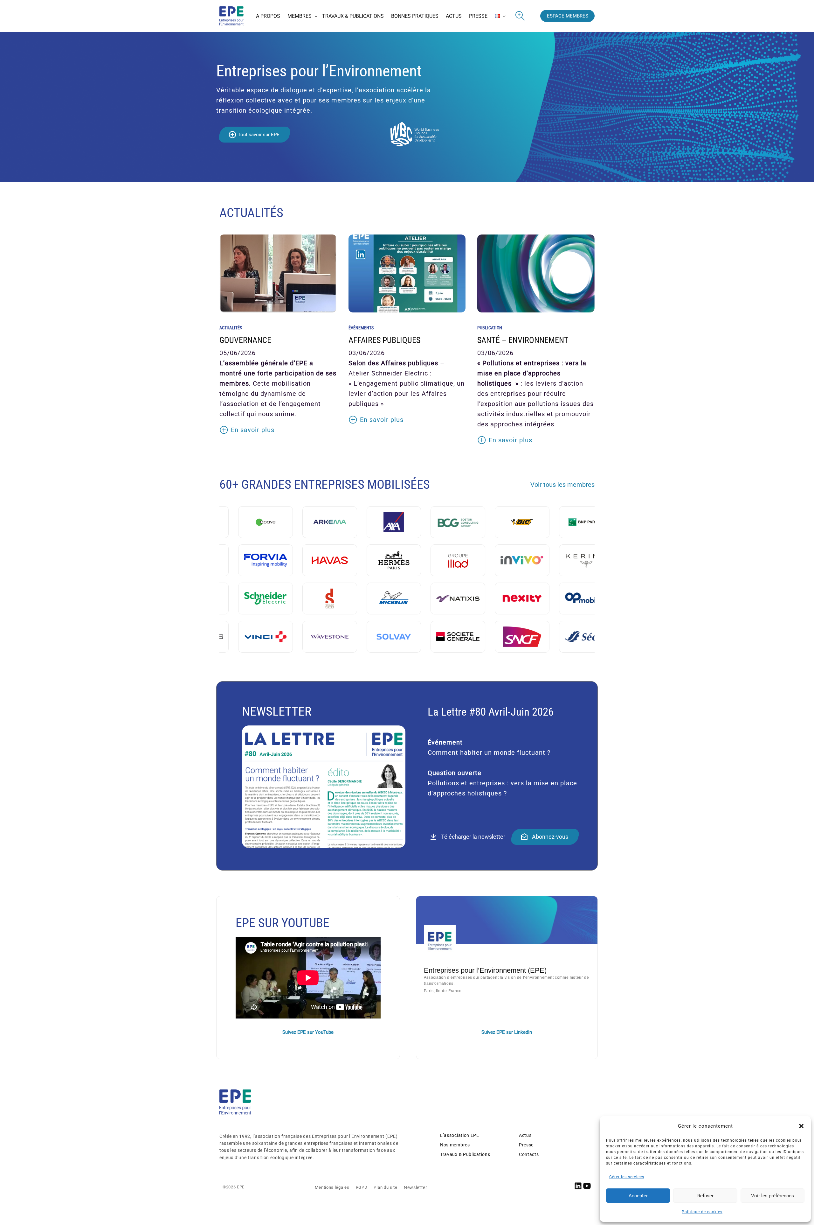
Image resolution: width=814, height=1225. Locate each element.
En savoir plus (252, 430)
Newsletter (415, 1187)
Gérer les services (626, 1177)
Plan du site (385, 1187)
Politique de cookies (702, 1212)
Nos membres (455, 1144)
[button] (801, 1126)
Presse (526, 1144)
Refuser (705, 1196)
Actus (525, 1135)
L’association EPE (459, 1135)
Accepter (638, 1196)
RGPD (362, 1187)
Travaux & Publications (465, 1154)
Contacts (529, 1154)
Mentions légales (332, 1187)
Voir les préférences (772, 1196)
